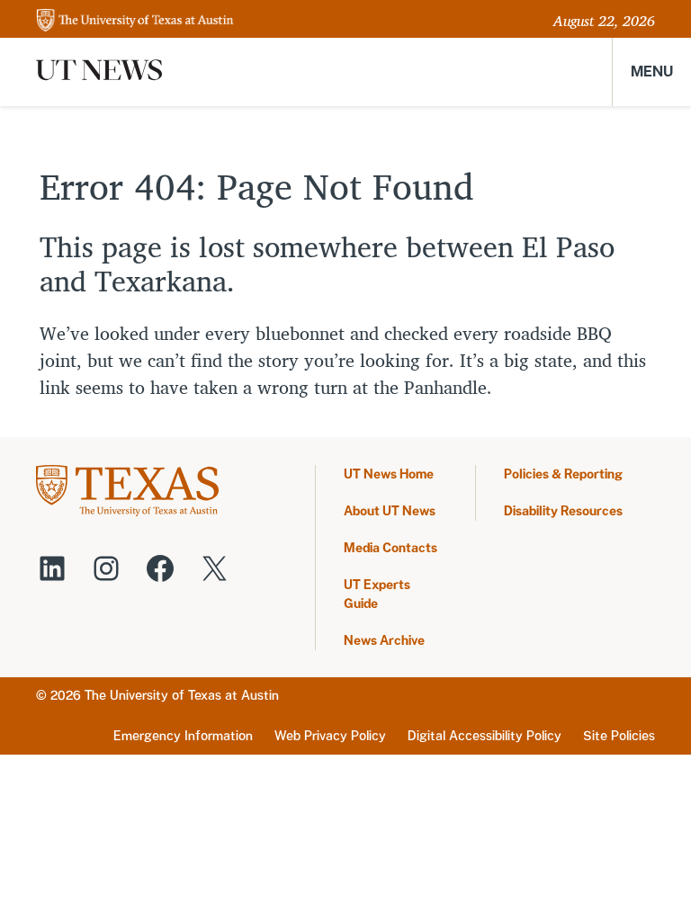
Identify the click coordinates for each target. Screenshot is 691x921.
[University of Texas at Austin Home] (135, 21)
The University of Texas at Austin (182, 695)
